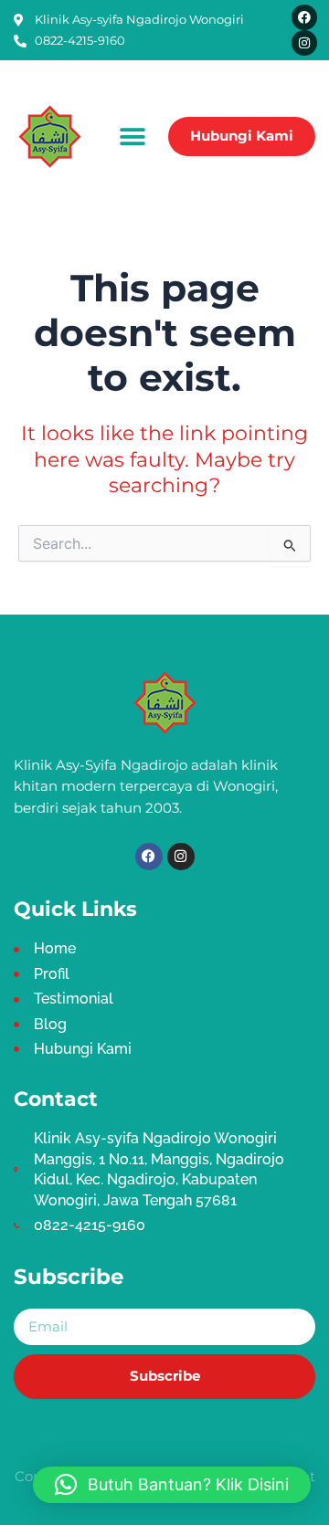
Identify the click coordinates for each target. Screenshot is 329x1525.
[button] (133, 136)
